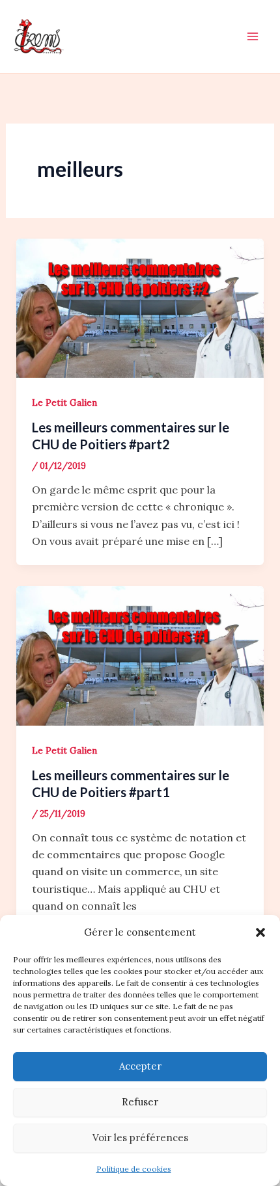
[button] (260, 932)
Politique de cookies (133, 1169)
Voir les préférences (140, 1137)
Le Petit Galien (64, 402)
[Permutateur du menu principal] (252, 36)
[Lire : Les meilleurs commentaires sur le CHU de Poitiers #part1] (140, 654)
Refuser (140, 1102)
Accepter (140, 1066)
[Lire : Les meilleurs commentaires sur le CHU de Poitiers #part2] (140, 306)
